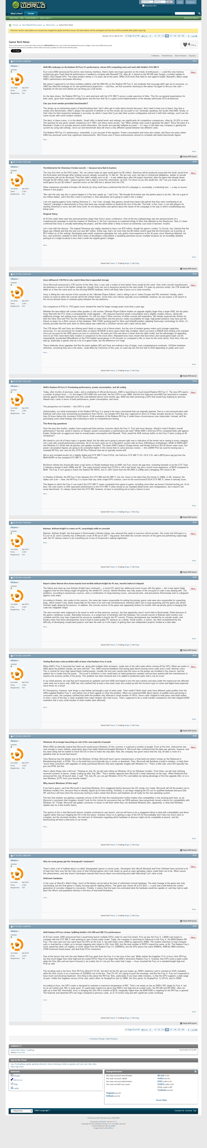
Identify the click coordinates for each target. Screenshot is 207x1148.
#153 (195, 274)
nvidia (63, 1064)
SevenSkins (109, 1128)
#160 (195, 926)
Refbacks (110, 1096)
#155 (195, 522)
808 (23, 93)
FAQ (21, 18)
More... (45, 139)
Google (17, 1076)
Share (194, 151)
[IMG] (160, 1081)
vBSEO (113, 1126)
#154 (195, 381)
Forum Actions (31, 18)
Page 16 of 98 (133, 36)
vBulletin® (103, 1122)
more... (45, 897)
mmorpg (56, 1064)
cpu (12, 1064)
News (112, 263)
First (145, 36)
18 (175, 36)
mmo (50, 1064)
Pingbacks (110, 1093)
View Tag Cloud (17, 1067)
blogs (127, 263)
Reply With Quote (190, 157)
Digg (15, 1084)
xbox (94, 1064)
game (29, 1064)
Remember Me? (150, 6)
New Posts (14, 18)
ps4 (81, 1064)
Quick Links (44, 18)
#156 (195, 577)
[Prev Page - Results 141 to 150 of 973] (150, 36)
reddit (16, 1088)
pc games (71, 1064)
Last (193, 36)
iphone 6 (43, 1064)
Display (191, 56)
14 (159, 36)
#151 (195, 61)
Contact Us (179, 1111)
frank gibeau (20, 1064)
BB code (161, 1076)
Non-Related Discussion (32, 25)
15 (163, 36)
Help (180, 2)
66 (183, 36)
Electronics (50, 25)
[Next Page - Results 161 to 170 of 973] (189, 36)
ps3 (77, 1064)
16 (167, 36)
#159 (195, 855)
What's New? (17, 13)
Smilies (161, 1079)
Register (191, 2)
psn (85, 1064)
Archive (188, 1111)
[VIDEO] (161, 1084)
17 (171, 36)
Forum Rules (161, 1100)
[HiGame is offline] (17, 79)
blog (137, 263)
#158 (195, 736)
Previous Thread (97, 1039)
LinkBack (154, 56)
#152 (195, 162)
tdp (89, 1064)
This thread (21, 1053)
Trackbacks (162, 1090)
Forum (31, 13)
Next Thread (111, 1039)
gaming (35, 1064)
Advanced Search (191, 18)
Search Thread (180, 56)
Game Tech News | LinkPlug (22, 1050)
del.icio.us (18, 1080)
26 (179, 36)
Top (194, 1111)
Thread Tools (166, 56)
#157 (195, 655)
